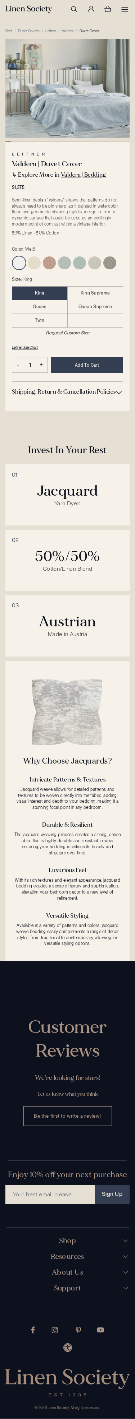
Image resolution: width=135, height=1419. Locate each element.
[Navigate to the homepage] (28, 9)
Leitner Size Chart (25, 347)
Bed (8, 31)
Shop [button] (67, 1241)
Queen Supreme (95, 306)
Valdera (67, 31)
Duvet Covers (29, 31)
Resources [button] (67, 1256)
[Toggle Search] (74, 9)
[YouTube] (100, 1329)
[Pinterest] (78, 1330)
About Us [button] (67, 1272)
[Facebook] (33, 1330)
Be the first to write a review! (67, 1116)
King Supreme (95, 293)
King (39, 293)
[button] (67, 392)
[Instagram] (55, 1330)
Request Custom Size (67, 332)
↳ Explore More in (59, 174)
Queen (40, 306)
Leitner (50, 31)
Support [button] (67, 1288)
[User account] (90, 9)
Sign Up (112, 1194)
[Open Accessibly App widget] (67, 1347)
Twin (39, 320)
